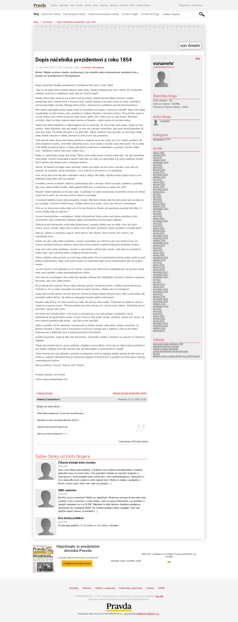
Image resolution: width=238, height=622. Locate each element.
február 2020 (159, 231)
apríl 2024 (158, 167)
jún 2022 (157, 196)
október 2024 (159, 160)
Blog (36, 14)
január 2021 (158, 218)
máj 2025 (157, 157)
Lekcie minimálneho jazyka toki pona (170, 351)
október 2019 (159, 240)
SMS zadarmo (67, 490)
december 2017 (160, 272)
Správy (54, 5)
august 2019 (159, 245)
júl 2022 (157, 194)
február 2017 (159, 284)
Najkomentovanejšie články (103, 14)
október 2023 (159, 177)
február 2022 (159, 204)
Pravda (156, 354)
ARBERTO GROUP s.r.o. (147, 614)
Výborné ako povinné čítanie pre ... (53, 427)
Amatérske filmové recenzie (166, 346)
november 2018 (160, 257)
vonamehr (86, 67)
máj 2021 (157, 213)
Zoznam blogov (130, 14)
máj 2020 (157, 223)
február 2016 (159, 296)
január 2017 (158, 287)
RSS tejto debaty (140, 441)
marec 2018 (158, 265)
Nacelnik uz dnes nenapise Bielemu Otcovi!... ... (59, 420)
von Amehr (47, 22)
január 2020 (158, 233)
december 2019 (160, 235)
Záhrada (114, 5)
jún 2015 (157, 309)
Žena (95, 5)
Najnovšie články (50, 14)
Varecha (104, 5)
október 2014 (159, 328)
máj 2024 (157, 165)
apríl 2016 (158, 294)
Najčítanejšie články (74, 14)
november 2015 (160, 301)
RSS (198, 59)
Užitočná (123, 5)
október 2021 (159, 206)
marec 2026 (158, 152)
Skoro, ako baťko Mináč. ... (49, 406)
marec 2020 (158, 228)
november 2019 (160, 238)
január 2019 (158, 255)
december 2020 (160, 221)
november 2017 (160, 274)
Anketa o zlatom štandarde (165, 349)
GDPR (161, 588)
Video (132, 5)
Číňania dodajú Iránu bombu (77, 462)
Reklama (86, 588)
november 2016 (160, 291)
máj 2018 (157, 262)
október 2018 (159, 260)
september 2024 (160, 162)
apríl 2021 (158, 216)
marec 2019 (158, 252)
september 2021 (160, 209)
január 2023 (158, 187)
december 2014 (160, 323)
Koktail (79, 5)
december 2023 (160, 174)
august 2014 (159, 330)
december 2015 (160, 299)
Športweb (63, 5)
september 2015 (160, 306)
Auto (72, 5)
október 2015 (159, 304)
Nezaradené (98, 67)
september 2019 (160, 243)
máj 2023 (157, 179)
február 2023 (159, 184)
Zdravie (88, 5)
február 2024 (159, 170)
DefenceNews (143, 5)
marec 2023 (158, 182)
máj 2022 (157, 199)
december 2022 (160, 189)
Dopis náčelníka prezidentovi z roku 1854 (76, 22)
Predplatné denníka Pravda (77, 563)
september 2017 (160, 277)
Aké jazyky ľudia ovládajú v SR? (168, 344)
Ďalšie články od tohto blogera (62, 456)
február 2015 (159, 318)
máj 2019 (157, 248)
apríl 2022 (158, 201)
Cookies (150, 588)
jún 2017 (157, 282)
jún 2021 (157, 211)
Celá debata (124, 441)
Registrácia (184, 5)
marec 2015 (158, 316)
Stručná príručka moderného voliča (129, 393)
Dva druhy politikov (71, 518)
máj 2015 (157, 311)
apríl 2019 (158, 250)
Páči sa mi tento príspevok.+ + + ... (53, 434)
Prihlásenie (197, 5)
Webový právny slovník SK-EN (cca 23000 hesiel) (176, 356)
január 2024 (158, 172)
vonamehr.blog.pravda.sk (163, 67)
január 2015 (158, 321)
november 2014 (160, 326)
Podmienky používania (130, 588)
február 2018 (159, 267)
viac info (159, 596)
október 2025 (159, 155)
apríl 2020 (158, 226)
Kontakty (73, 588)
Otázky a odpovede (105, 588)
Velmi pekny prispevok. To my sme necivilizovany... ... (62, 413)
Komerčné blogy (150, 14)
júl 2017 (157, 279)
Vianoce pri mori (45, 393)
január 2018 (158, 270)
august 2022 (159, 192)
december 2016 (160, 289)
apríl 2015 (158, 313)
